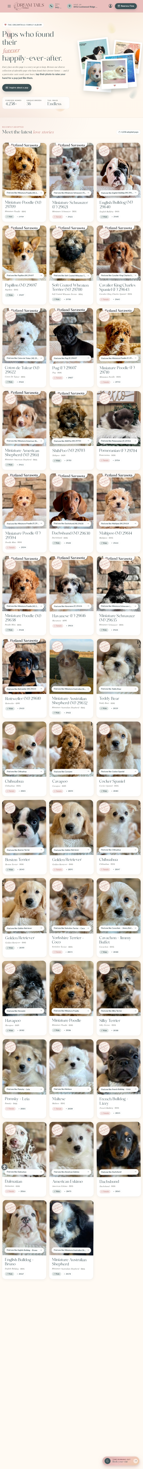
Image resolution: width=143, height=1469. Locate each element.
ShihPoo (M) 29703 (68, 450)
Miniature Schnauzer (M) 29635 (117, 618)
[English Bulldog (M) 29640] (118, 170)
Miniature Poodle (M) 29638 (23, 618)
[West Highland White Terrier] (118, 1228)
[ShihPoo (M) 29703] (71, 418)
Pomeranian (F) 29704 (118, 450)
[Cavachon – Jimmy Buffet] (119, 905)
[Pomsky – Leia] (24, 1067)
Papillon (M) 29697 (21, 285)
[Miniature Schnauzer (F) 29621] (71, 170)
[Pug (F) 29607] (71, 336)
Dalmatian (13, 1181)
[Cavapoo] (71, 749)
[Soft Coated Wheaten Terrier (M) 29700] (71, 253)
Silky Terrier (109, 1020)
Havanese (107, 1423)
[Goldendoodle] (24, 1391)
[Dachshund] (118, 1149)
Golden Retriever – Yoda (68, 1426)
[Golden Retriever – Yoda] (71, 1391)
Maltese (58, 1099)
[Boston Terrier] (24, 827)
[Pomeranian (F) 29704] (118, 418)
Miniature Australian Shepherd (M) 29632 (69, 700)
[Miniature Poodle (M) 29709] (24, 170)
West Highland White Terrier (117, 1262)
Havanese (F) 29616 (69, 615)
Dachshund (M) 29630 (71, 533)
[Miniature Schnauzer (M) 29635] (118, 583)
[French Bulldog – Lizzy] (118, 1067)
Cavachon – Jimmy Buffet (115, 940)
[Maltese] (71, 1066)
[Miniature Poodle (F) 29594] (24, 501)
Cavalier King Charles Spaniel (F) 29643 (117, 287)
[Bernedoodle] (24, 1310)
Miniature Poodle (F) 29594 (22, 535)
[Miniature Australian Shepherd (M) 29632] (71, 666)
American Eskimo (67, 1181)
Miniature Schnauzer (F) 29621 (70, 204)
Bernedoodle (16, 1342)
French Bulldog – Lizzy (113, 1101)
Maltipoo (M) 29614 (115, 533)
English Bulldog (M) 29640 (116, 204)
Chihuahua (14, 781)
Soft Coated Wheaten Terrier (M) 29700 (70, 287)
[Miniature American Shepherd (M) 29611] (24, 418)
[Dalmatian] (24, 1149)
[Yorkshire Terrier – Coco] (71, 906)
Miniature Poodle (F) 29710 (116, 370)
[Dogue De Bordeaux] (118, 1310)
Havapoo (13, 1020)
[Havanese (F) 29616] (71, 583)
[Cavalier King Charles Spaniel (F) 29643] (119, 253)
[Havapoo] (24, 988)
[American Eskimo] (71, 1149)
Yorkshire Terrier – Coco (68, 940)
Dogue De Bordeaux (116, 1342)
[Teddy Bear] (118, 666)
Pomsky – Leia (17, 1098)
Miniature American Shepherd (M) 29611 (22, 452)
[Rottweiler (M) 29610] (24, 666)
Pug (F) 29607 (64, 368)
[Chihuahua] (24, 749)
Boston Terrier (17, 859)
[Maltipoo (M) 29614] (119, 501)
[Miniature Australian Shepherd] (71, 1227)
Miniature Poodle (66, 1020)
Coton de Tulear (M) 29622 (22, 370)
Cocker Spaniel (112, 781)
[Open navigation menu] (9, 6)
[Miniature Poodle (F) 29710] (118, 336)
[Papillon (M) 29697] (24, 253)
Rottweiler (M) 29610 (23, 698)
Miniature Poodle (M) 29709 (23, 204)
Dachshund (109, 1181)
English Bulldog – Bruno (19, 1262)
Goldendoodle (17, 1423)
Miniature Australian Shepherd (69, 1262)
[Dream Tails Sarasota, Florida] (29, 6)
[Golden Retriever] (71, 827)
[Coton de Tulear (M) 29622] (24, 336)
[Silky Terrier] (119, 988)
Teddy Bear (109, 698)
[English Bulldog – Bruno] (24, 1227)
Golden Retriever (67, 859)
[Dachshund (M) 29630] (71, 501)
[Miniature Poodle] (71, 988)
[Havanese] (118, 1391)
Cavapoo (60, 781)
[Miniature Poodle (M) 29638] (24, 583)
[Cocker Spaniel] (119, 749)
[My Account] (110, 6)
